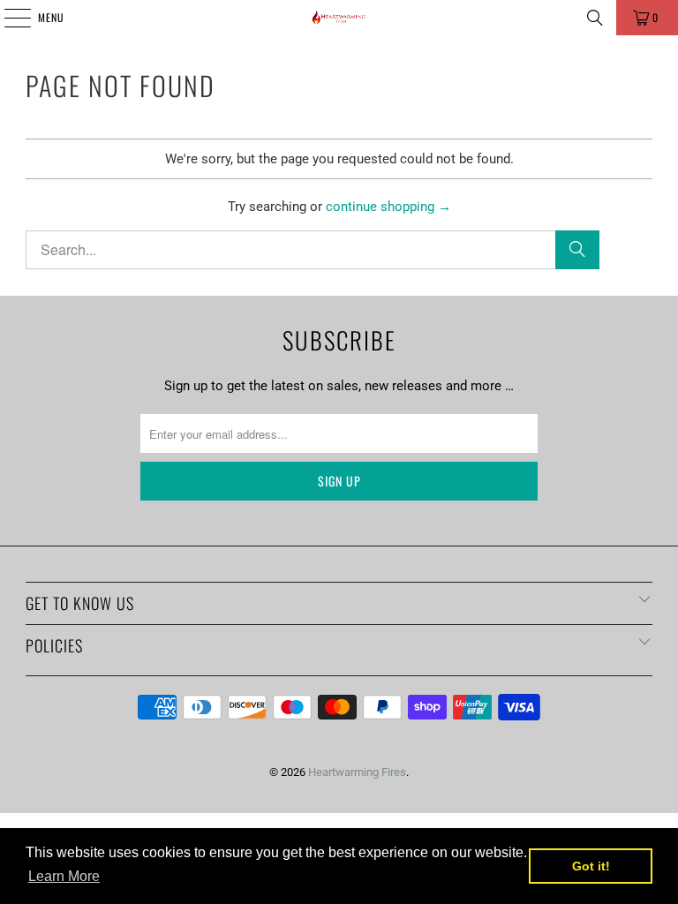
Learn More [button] (64, 876)
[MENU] (8, 17)
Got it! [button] (591, 866)
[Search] (595, 17)
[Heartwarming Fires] (339, 17)
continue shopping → (388, 207)
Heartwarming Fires (357, 772)
